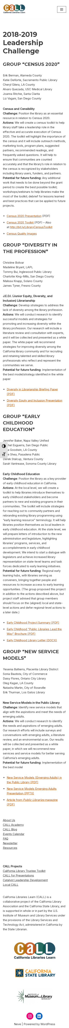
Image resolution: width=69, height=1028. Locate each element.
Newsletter (10, 843)
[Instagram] (29, 1016)
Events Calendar (13, 834)
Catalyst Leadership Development (25, 880)
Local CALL (10, 884)
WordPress (47, 1024)
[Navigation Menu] (61, 9)
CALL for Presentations (18, 875)
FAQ (5, 838)
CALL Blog (10, 829)
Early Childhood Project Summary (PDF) (33, 622)
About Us (9, 820)
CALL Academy (13, 825)
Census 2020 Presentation (24, 216)
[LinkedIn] (39, 1016)
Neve (17, 1024)
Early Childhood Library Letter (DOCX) (32, 640)
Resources (10, 848)
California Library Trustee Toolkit (24, 871)
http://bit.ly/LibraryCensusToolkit (31, 227)
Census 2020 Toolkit (20, 222)
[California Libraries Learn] (14, 9)
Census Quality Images (22, 233)
